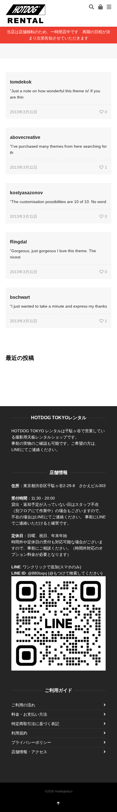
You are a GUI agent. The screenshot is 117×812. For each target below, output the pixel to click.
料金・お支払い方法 (29, 714)
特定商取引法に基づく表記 (35, 723)
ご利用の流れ (23, 705)
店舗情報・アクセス (29, 752)
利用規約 (19, 733)
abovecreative (25, 137)
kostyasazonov (26, 192)
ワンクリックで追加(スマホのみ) (52, 567)
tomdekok (21, 82)
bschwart (20, 297)
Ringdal (18, 241)
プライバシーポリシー (31, 742)
